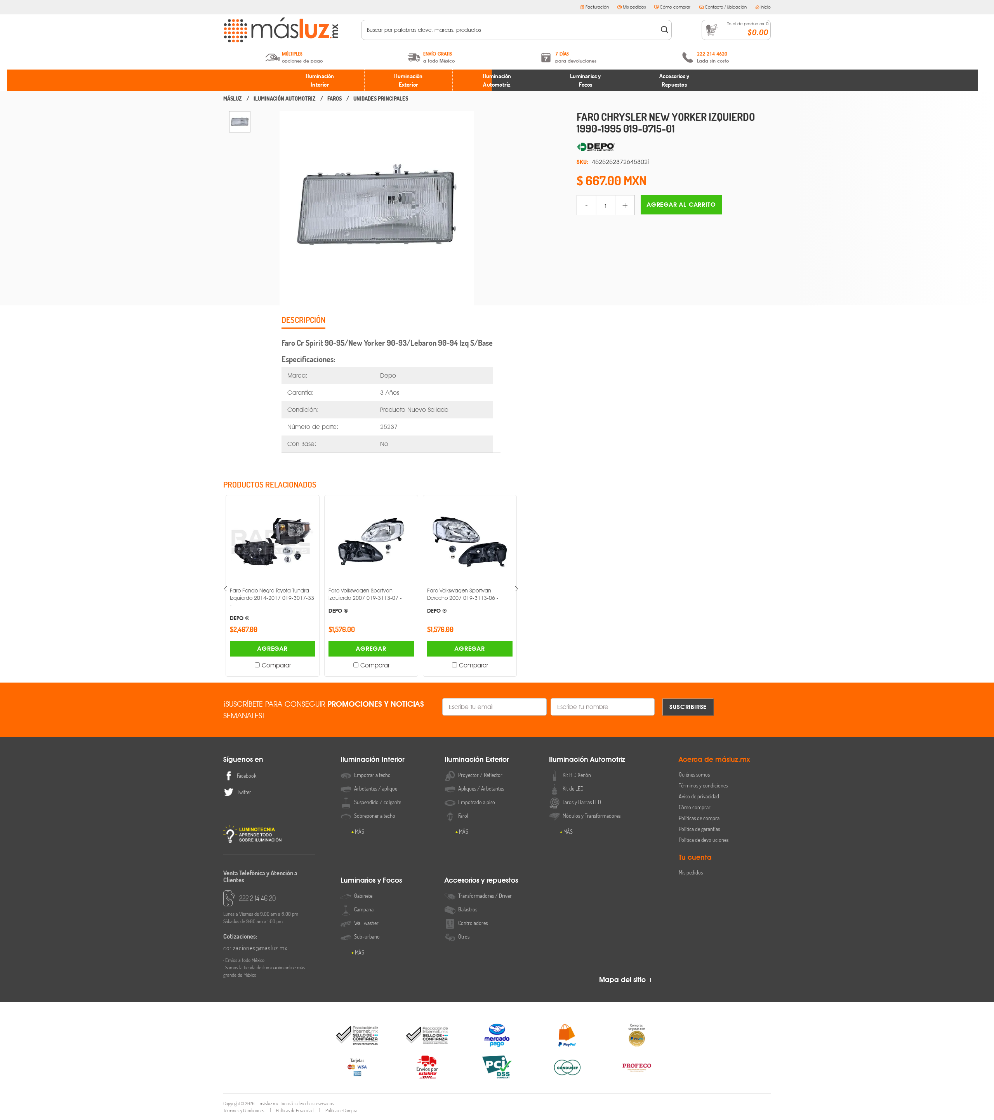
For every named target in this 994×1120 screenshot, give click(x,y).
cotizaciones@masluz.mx (255, 948)
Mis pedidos (634, 7)
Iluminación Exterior (408, 80)
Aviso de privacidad (699, 796)
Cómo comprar (675, 7)
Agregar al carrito (681, 204)
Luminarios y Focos (585, 80)
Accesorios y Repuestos (674, 80)
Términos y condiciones (703, 785)
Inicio (766, 7)
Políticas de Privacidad (295, 1110)
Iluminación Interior (320, 80)
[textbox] (511, 30)
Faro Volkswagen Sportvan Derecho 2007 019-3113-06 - (463, 600)
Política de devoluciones (703, 839)
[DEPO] (674, 147)
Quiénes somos (694, 774)
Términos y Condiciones (243, 1110)
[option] (239, 121)
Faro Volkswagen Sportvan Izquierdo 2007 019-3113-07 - (365, 600)
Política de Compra (341, 1110)
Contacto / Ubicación (726, 7)
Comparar (276, 665)
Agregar (272, 648)
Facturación (597, 7)
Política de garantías (699, 829)
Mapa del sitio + (626, 979)
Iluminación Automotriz (497, 80)
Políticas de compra (699, 818)
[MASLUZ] (232, 99)
